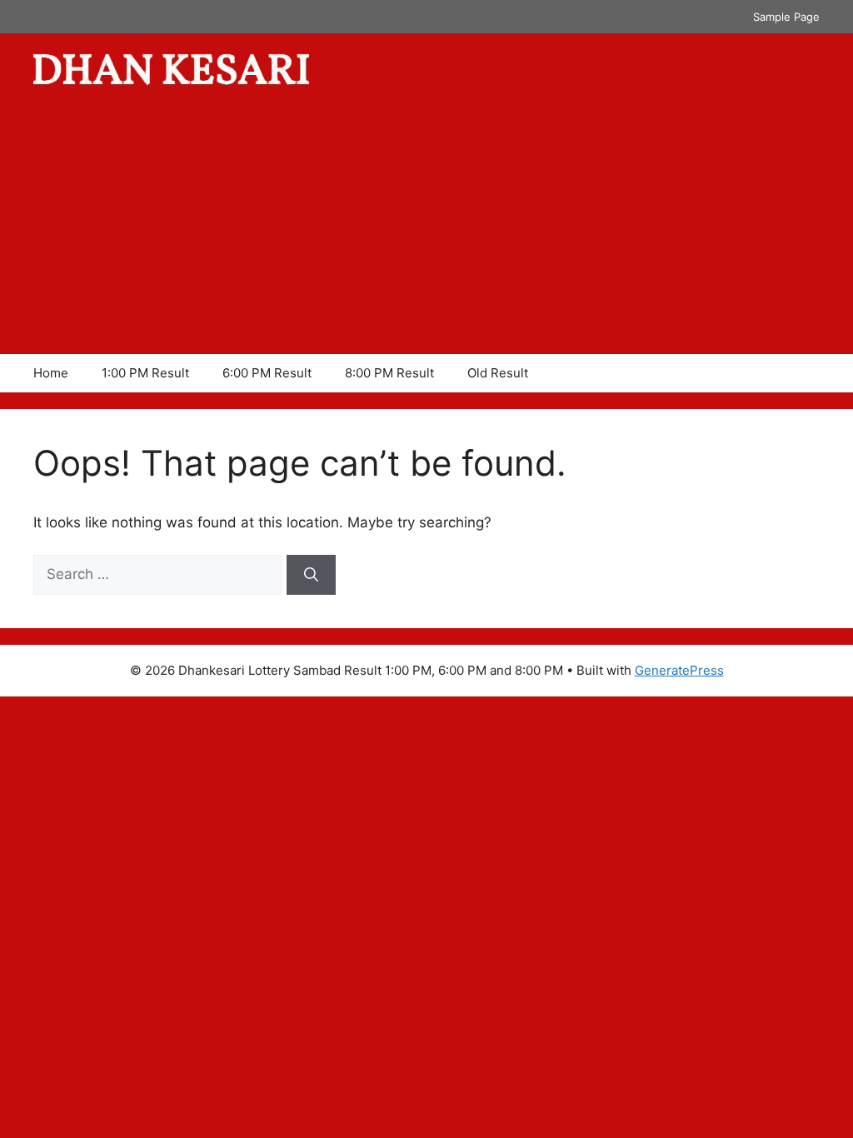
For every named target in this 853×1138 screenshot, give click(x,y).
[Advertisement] (426, 229)
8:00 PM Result (389, 373)
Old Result (497, 373)
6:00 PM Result (267, 373)
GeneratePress (679, 670)
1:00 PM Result (145, 373)
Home (50, 373)
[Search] (311, 575)
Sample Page (786, 16)
